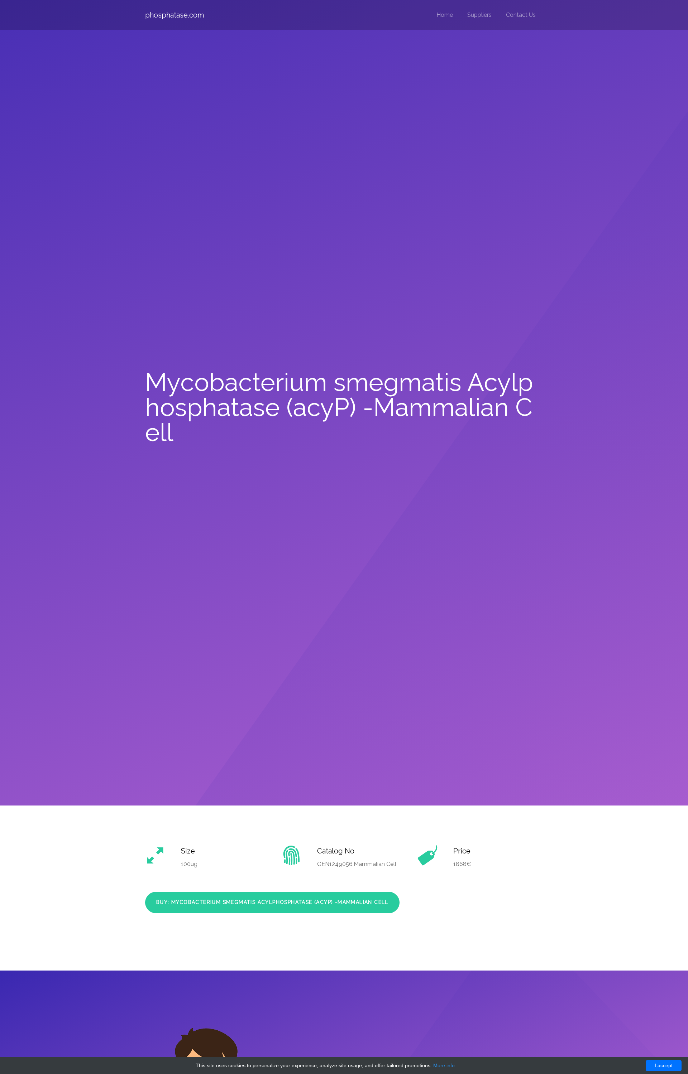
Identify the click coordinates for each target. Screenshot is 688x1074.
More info (444, 1065)
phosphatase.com (174, 15)
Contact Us (521, 14)
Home (444, 14)
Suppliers (479, 14)
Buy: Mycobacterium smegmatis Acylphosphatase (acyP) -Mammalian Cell (272, 902)
